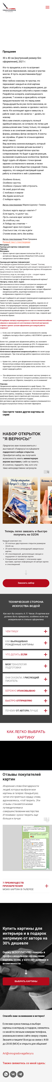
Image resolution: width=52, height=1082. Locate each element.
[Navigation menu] (47, 7)
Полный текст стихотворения (16, 242)
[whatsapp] (6, 1074)
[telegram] (20, 1074)
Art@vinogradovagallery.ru (18, 1053)
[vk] (13, 1074)
